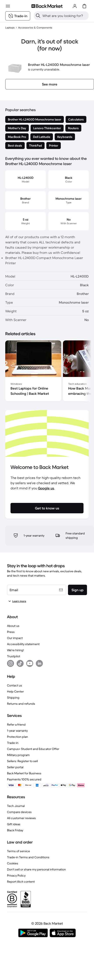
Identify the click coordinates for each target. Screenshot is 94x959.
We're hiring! (15, 650)
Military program (18, 755)
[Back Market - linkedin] (39, 663)
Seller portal (15, 767)
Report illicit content (21, 882)
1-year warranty (17, 731)
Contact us (14, 685)
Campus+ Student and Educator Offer (33, 749)
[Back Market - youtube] (29, 663)
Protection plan (17, 737)
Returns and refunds (21, 704)
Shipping (13, 698)
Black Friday (15, 830)
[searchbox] (64, 15)
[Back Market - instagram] (10, 663)
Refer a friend (16, 724)
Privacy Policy (16, 875)
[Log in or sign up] (74, 6)
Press (11, 632)
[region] (47, 372)
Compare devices (19, 812)
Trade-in (12, 743)
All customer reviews (21, 818)
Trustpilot (13, 656)
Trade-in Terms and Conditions (28, 857)
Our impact (15, 638)
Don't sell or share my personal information (36, 869)
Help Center (15, 691)
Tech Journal (16, 806)
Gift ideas (13, 824)
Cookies (12, 863)
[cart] (84, 6)
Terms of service (18, 851)
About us (13, 626)
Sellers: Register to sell (22, 761)
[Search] (38, 15)
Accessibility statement (23, 644)
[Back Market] (47, 6)
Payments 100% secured (24, 779)
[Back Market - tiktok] (20, 663)
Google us (46, 488)
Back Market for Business (24, 773)
